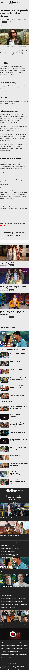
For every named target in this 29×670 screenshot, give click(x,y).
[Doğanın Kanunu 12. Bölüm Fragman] (14, 339)
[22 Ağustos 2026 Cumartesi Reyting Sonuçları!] (4, 417)
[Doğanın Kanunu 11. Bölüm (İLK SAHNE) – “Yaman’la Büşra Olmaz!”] (4, 396)
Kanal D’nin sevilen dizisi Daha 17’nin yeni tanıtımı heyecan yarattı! (18, 432)
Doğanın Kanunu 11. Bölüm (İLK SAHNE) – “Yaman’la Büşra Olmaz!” (18, 395)
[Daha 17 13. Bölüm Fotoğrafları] (14, 509)
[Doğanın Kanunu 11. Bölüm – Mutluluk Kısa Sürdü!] (4, 388)
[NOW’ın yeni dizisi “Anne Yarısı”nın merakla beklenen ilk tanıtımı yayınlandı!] (4, 482)
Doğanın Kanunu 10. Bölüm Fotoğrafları (10, 542)
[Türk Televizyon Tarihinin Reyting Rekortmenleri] (4, 465)
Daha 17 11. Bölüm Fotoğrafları (8, 545)
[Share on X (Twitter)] (1, 25)
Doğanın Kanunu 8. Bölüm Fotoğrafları (10, 554)
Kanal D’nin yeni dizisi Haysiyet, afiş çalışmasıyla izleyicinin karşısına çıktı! (18, 424)
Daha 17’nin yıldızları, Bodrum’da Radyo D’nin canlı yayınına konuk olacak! (13, 287)
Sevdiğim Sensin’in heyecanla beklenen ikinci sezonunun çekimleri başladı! (18, 473)
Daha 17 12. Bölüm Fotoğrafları (8, 539)
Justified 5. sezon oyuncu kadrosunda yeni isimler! (7, 233)
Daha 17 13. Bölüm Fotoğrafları (7, 518)
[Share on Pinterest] (6, 25)
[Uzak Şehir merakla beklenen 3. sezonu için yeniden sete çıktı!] (4, 449)
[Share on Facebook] (4, 25)
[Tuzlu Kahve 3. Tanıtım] (4, 371)
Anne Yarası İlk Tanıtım (16, 361)
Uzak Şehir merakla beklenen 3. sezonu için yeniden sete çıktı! (18, 448)
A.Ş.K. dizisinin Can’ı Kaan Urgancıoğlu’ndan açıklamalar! (22, 233)
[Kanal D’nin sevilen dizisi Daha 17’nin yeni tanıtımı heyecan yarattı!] (4, 433)
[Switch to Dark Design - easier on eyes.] (24, 2)
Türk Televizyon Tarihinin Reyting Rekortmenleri (12, 660)
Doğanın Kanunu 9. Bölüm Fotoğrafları (10, 548)
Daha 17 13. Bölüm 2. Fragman (18, 353)
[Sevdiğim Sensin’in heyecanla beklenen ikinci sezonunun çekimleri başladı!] (4, 474)
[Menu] (2, 2)
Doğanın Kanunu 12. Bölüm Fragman (14, 349)
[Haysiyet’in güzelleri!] (14, 253)
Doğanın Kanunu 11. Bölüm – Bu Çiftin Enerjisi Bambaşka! (18, 378)
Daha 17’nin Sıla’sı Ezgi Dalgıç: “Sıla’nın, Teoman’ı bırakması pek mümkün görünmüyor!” (12, 312)
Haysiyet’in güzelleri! (7, 263)
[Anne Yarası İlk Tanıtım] (4, 363)
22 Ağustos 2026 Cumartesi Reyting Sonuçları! (17, 415)
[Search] (27, 2)
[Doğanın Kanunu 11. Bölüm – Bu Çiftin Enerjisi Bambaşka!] (4, 380)
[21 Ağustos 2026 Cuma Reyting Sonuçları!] (4, 441)
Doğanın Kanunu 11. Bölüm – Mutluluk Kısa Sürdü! (17, 386)
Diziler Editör (6, 19)
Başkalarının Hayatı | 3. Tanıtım (8, 607)
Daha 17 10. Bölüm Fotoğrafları (8, 551)
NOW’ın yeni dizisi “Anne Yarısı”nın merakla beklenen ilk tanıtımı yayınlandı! (19, 481)
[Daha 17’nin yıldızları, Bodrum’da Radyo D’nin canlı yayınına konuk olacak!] (14, 276)
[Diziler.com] (14, 2)
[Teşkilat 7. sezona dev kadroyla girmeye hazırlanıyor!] (4, 408)
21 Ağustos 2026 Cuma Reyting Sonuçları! (10, 651)
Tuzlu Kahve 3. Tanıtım (16, 369)
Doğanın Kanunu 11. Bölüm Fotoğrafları (9, 535)
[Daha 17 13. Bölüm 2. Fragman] (4, 355)
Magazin (4, 21)
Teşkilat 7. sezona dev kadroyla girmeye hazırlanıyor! (18, 407)
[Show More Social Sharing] (9, 25)
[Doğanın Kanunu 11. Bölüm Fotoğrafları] (14, 527)
